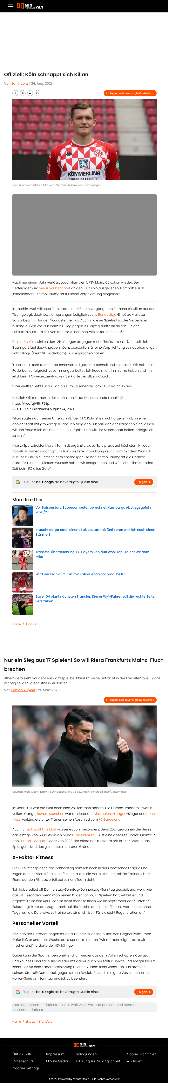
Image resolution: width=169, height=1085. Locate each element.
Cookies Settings (26, 1068)
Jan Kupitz (19, 83)
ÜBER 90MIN (22, 1054)
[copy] (37, 93)
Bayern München (50, 813)
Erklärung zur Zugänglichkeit (97, 1061)
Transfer (32, 624)
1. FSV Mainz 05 (83, 835)
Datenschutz (23, 1061)
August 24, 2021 (62, 409)
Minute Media (57, 1061)
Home (16, 624)
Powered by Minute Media (73, 1079)
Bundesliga (107, 314)
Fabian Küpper (23, 690)
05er (81, 308)
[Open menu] (10, 6)
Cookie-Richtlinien (141, 1054)
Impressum (55, 1054)
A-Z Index (134, 1061)
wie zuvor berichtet (54, 288)
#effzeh (27, 386)
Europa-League (32, 841)
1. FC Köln (28, 341)
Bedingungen (86, 1054)
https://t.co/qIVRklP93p (30, 403)
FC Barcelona (110, 819)
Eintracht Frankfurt (41, 829)
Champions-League (110, 813)
